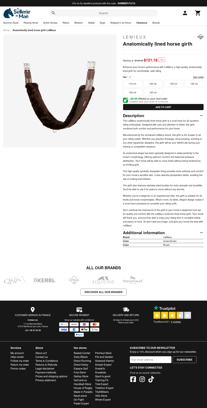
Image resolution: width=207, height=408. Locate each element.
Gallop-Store (81, 376)
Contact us (33, 320)
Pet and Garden (104, 357)
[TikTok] (151, 379)
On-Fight (79, 399)
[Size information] (130, 77)
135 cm (132, 92)
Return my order (20, 364)
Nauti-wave (80, 395)
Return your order (126, 322)
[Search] (53, 12)
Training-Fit (101, 380)
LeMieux (135, 36)
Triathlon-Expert (104, 388)
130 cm (194, 83)
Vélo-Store (101, 395)
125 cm (173, 83)
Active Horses (50, 22)
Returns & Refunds (46, 364)
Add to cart (163, 107)
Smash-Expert (103, 364)
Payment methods (45, 372)
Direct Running (82, 361)
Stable (91, 22)
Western (78, 22)
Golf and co (80, 380)
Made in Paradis (83, 392)
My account (17, 353)
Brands (156, 22)
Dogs (102, 22)
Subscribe (184, 359)
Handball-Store (82, 384)
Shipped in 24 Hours (120, 22)
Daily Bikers (81, 357)
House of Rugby (83, 388)
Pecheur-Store (103, 353)
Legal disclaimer (44, 368)
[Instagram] (142, 379)
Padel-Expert (81, 403)
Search (103, 13)
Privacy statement (45, 380)
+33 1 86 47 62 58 (33, 330)
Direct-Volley (81, 364)
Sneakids (100, 372)
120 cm (153, 83)
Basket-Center (82, 353)
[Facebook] (133, 379)
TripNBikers (102, 392)
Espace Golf (81, 368)
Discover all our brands (104, 292)
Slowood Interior (104, 361)
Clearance (141, 22)
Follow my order (20, 361)
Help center (17, 357)
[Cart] (198, 13)
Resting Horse (31, 22)
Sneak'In (100, 368)
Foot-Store (80, 372)
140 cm (153, 92)
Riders (66, 22)
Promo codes (18, 368)
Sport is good (102, 376)
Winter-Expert (103, 399)
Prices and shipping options (51, 376)
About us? (41, 353)
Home (6, 30)
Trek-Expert (101, 384)
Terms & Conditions (46, 361)
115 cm (132, 83)
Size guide (198, 77)
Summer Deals (10, 22)
